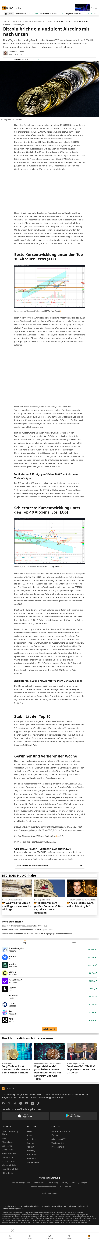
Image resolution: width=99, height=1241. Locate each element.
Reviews (30, 1143)
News (29, 1131)
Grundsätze (7, 1157)
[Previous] (2, 1229)
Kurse (29, 1135)
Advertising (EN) (58, 1139)
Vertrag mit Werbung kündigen (74, 1182)
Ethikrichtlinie (8, 1161)
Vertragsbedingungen (21, 1182)
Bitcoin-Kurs (67, 817)
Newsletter (32, 1158)
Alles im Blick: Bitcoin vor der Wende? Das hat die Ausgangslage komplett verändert (37, 933)
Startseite (6, 21)
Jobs (4, 1138)
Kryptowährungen (39, 21)
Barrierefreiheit (9, 1153)
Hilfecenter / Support (61, 1131)
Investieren (32, 1139)
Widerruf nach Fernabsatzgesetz (43, 1187)
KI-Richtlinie (7, 1173)
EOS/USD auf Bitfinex (52, 567)
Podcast (30, 1146)
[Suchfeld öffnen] (92, 7)
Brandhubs (32, 1154)
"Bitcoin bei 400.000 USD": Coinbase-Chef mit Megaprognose (27, 930)
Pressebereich (57, 1146)
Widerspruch (65, 1187)
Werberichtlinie (9, 1165)
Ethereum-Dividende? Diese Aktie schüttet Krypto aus (24, 926)
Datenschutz (8, 1149)
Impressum (7, 1146)
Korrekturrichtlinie (10, 1169)
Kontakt (55, 1135)
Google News (33, 1162)
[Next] (8, 1229)
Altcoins (50, 21)
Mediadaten (7, 1142)
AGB (44, 1193)
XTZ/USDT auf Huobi (52, 311)
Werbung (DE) (57, 1143)
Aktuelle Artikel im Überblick (21, 21)
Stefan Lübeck (18, 52)
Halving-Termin (32, 135)
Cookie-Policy (53, 1182)
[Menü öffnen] (96, 7)
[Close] (12, 1231)
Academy (31, 1150)
